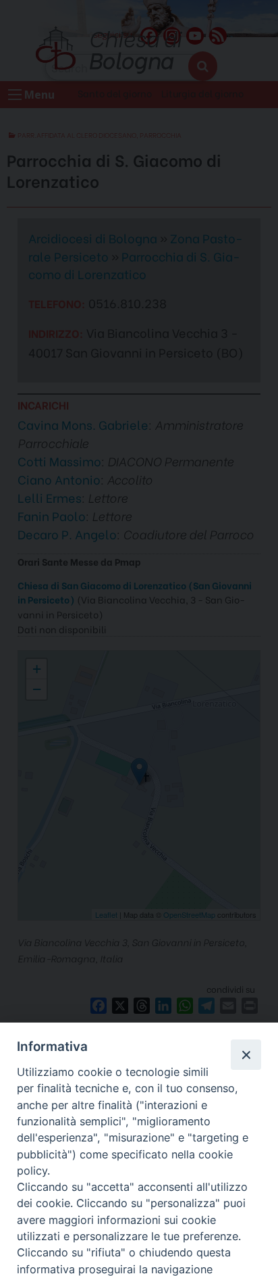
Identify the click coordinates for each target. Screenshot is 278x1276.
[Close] (245, 1054)
